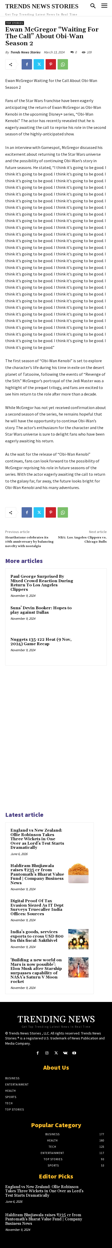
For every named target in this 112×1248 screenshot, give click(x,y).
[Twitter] (39, 64)
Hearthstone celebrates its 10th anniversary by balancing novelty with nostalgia (29, 542)
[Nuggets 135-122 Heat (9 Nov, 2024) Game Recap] (90, 648)
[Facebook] (27, 64)
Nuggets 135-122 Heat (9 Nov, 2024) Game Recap (41, 642)
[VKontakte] (65, 1053)
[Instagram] (46, 1053)
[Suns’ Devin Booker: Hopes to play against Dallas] (90, 617)
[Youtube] (74, 1053)
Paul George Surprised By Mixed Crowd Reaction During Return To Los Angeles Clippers (41, 583)
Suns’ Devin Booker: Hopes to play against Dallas (41, 610)
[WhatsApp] (63, 64)
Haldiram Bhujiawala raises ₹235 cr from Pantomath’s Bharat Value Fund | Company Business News (37, 874)
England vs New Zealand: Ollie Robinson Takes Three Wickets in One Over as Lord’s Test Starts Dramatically (37, 839)
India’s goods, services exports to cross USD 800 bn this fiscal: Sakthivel (37, 936)
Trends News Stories (25, 52)
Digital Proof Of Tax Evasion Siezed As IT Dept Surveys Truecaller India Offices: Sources (37, 908)
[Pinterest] (51, 64)
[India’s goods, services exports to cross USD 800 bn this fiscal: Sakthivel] (78, 939)
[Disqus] (56, 736)
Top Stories (14, 23)
